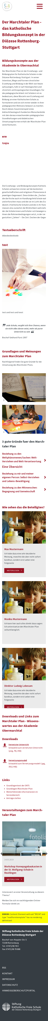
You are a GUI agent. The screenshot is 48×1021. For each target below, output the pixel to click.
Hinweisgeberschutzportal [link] (18, 990)
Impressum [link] (8, 979)
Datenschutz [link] (10, 984)
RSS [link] (4, 967)
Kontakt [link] (7, 973)
